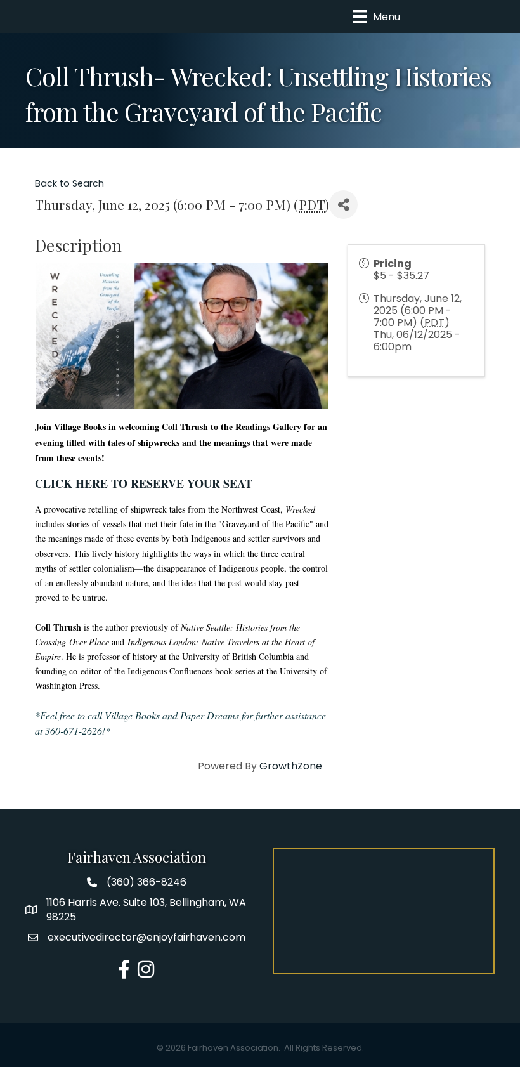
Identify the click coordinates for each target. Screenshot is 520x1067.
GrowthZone (290, 766)
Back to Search (69, 183)
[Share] (343, 204)
